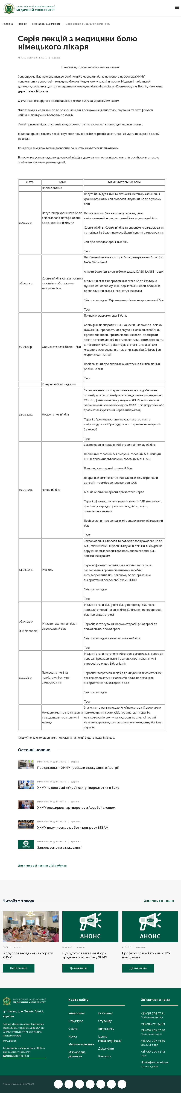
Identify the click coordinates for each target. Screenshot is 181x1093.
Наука (72, 1036)
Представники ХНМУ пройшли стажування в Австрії (78, 768)
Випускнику (106, 1028)
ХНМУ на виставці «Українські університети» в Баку (78, 787)
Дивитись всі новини (159, 900)
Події (6, 947)
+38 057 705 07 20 (153, 1030)
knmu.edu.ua (9, 1041)
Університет (77, 1013)
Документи (106, 1048)
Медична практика (81, 1044)
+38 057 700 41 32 (153, 1051)
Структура (75, 1021)
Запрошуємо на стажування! (59, 847)
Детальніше (18, 968)
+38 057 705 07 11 (153, 1013)
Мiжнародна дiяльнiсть (32, 58)
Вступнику (105, 1013)
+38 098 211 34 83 (153, 1024)
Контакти (104, 1056)
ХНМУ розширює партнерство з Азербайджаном (76, 807)
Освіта (72, 1028)
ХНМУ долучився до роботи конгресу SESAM (72, 827)
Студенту (105, 1021)
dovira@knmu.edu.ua (154, 1062)
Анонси (66, 947)
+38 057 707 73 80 (153, 1040)
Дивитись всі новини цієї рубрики (42, 865)
